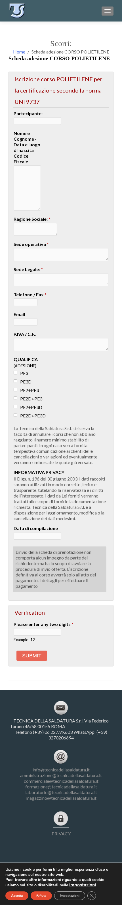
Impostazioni (69, 895)
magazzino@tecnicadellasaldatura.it (61, 798)
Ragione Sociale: (32, 219)
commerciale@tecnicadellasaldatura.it (61, 781)
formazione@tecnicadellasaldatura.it (61, 786)
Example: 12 (24, 639)
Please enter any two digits (43, 624)
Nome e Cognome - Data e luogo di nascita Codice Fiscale (27, 147)
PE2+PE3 (29, 390)
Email (19, 314)
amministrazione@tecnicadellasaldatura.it (61, 775)
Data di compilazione (36, 528)
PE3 (24, 373)
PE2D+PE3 (31, 398)
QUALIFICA (26, 359)
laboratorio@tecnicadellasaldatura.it (61, 792)
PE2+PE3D (31, 407)
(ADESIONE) (25, 365)
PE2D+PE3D (33, 415)
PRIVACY (61, 833)
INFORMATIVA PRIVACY (39, 472)
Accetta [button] (17, 895)
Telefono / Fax (30, 294)
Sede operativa (31, 244)
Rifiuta (41, 895)
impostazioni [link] (82, 885)
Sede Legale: (28, 269)
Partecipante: (28, 113)
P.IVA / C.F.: (25, 334)
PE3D (25, 381)
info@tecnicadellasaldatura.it (61, 769)
